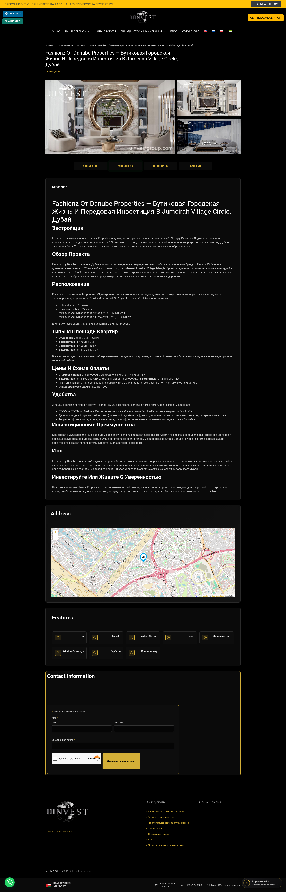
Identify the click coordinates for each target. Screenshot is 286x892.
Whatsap (124, 165)
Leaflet (205, 595)
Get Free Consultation (265, 17)
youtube (89, 165)
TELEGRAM (15, 13)
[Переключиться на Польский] (222, 31)
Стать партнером (158, 834)
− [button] (55, 537)
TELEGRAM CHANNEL (60, 831)
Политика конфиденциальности (168, 845)
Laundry (116, 636)
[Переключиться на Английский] (206, 31)
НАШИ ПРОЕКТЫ (105, 31)
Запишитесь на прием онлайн (166, 811)
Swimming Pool (222, 636)
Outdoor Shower (148, 636)
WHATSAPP (14, 21)
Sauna (191, 636)
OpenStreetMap (218, 595)
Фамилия (118, 722)
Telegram (159, 165)
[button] (10, 882)
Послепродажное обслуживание (168, 822)
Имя (54, 722)
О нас (56, 31)
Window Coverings (73, 651)
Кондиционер (149, 651)
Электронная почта (63, 740)
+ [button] (55, 532)
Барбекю (116, 651)
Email (194, 165)
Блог (173, 31)
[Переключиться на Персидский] (230, 31)
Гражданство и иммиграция (141, 31)
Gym (81, 636)
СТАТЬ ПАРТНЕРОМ (266, 4)
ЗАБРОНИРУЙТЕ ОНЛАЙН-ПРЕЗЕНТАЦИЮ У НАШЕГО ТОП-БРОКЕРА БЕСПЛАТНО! (59, 4)
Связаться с (190, 31)
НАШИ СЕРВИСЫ (75, 31)
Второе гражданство (161, 817)
